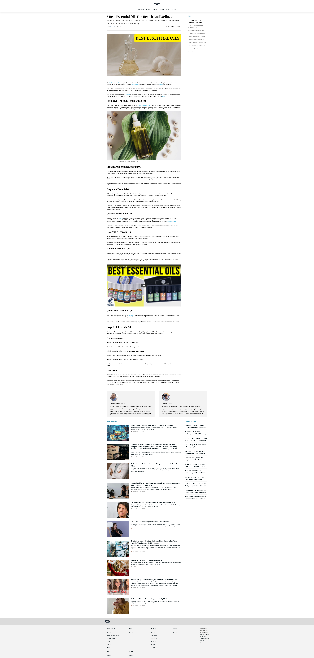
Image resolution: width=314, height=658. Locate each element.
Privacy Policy (203, 636)
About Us (202, 640)
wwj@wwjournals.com (204, 634)
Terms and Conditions (204, 638)
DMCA (201, 642)
